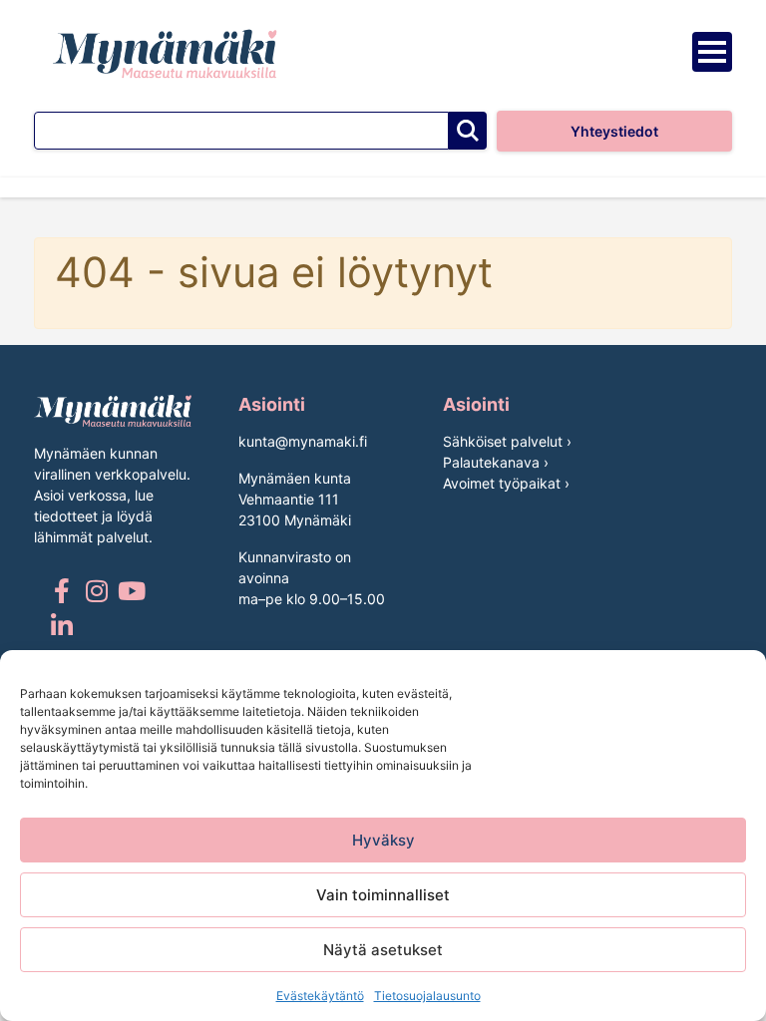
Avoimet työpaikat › (506, 483)
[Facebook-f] (61, 590)
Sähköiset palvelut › (507, 441)
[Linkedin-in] (61, 625)
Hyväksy (383, 840)
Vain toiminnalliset (383, 894)
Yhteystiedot (614, 131)
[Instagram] (96, 590)
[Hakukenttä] (241, 131)
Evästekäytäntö (320, 995)
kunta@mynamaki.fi (302, 441)
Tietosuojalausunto (427, 995)
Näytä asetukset (383, 949)
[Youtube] (131, 590)
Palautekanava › (496, 462)
